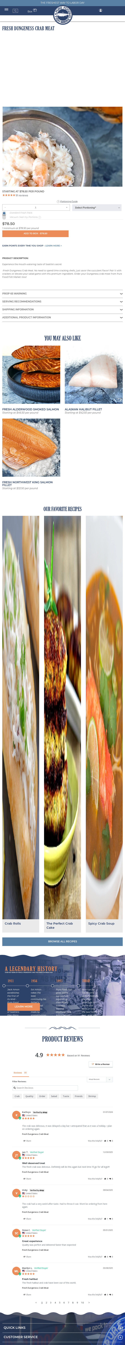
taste (66, 1096)
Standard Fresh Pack (21, 213)
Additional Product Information (26, 317)
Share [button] (28, 1141)
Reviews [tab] (18, 1072)
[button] (23, 1007)
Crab (17, 1096)
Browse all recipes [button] (62, 941)
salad (54, 1096)
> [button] (89, 1302)
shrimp (92, 1096)
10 (82, 1302)
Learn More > (53, 246)
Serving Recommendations (21, 302)
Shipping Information (18, 310)
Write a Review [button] (102, 1064)
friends (78, 1096)
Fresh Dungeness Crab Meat (35, 1134)
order (42, 1096)
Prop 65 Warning (14, 294)
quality (29, 1096)
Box (30, 12)
